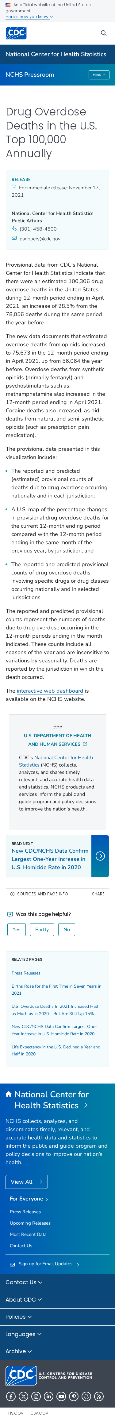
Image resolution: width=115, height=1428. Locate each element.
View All (22, 1182)
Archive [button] (16, 1351)
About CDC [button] (21, 1299)
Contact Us (21, 1246)
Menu (97, 75)
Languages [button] (21, 1334)
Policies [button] (16, 1317)
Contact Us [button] (22, 1282)
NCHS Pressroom (30, 75)
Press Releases (26, 973)
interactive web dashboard (50, 690)
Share (98, 894)
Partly (42, 929)
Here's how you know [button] (28, 17)
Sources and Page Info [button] (42, 894)
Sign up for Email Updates (45, 1264)
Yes (17, 929)
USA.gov (39, 1413)
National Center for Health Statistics (56, 54)
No (66, 929)
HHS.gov (15, 1413)
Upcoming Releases (30, 1223)
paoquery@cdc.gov (40, 238)
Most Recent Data (28, 1234)
